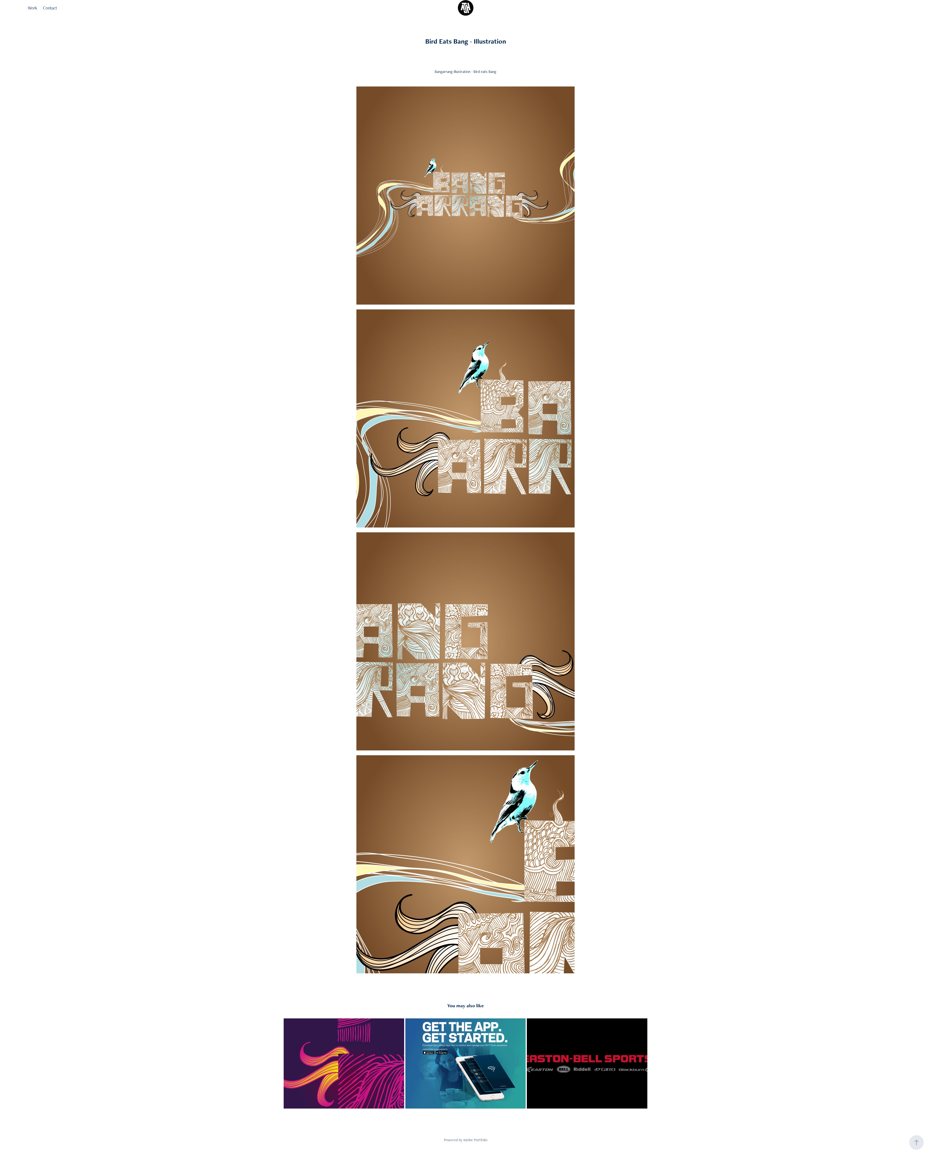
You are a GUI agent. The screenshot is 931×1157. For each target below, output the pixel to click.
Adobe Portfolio (475, 1139)
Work (32, 8)
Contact (50, 8)
